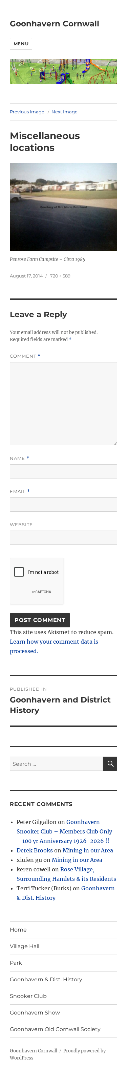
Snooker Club (28, 996)
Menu (21, 43)
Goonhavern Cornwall (54, 23)
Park (16, 963)
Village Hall (24, 946)
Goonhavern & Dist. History (46, 979)
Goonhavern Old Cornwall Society (55, 1029)
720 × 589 (60, 275)
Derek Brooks (35, 850)
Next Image (64, 111)
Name (19, 458)
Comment (25, 356)
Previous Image (27, 111)
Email (20, 491)
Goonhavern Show (35, 1012)
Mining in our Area (88, 850)
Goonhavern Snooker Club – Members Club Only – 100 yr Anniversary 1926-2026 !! (64, 831)
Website (21, 524)
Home (18, 930)
